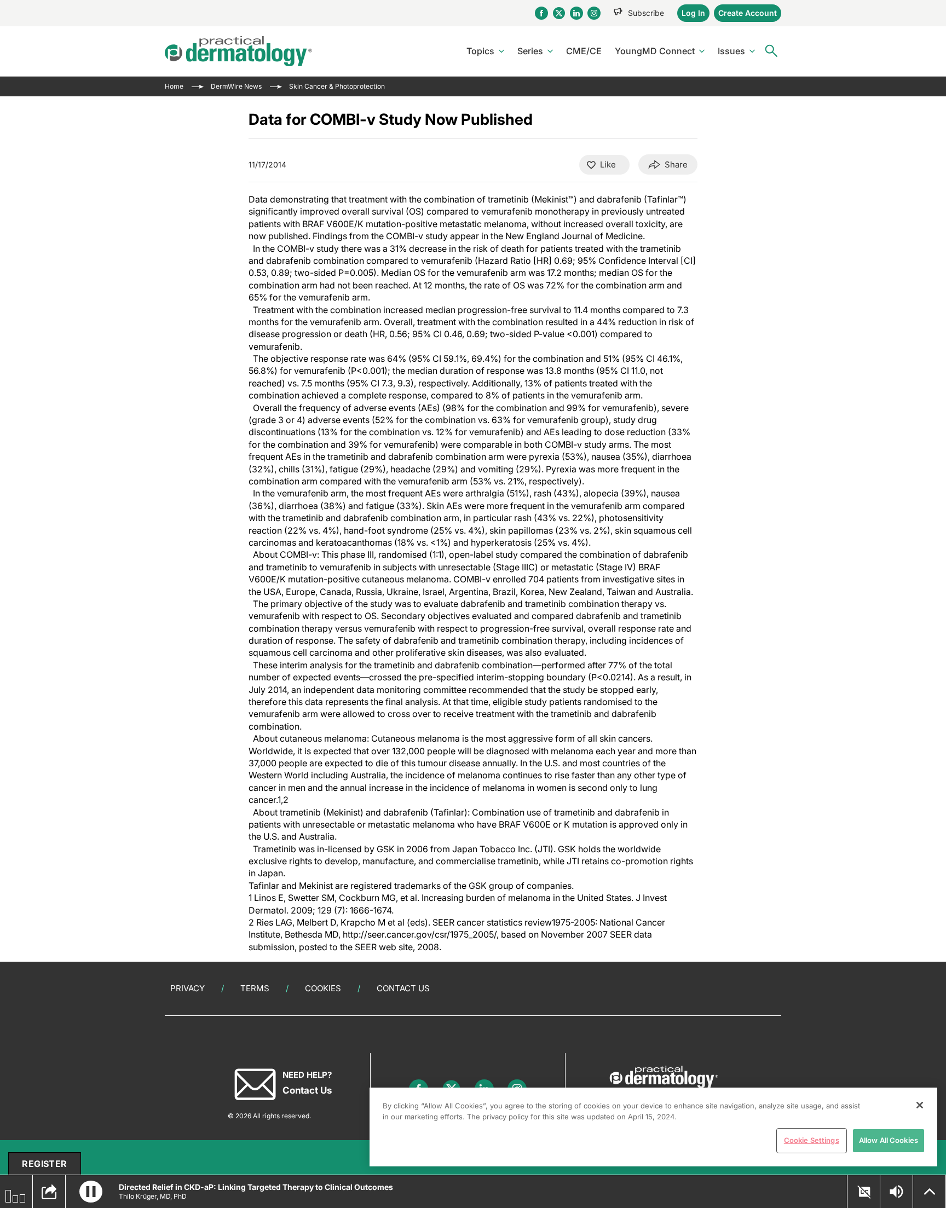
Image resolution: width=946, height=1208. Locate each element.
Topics (480, 50)
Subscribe (646, 13)
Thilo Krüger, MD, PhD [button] (153, 1196)
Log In (693, 13)
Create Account (747, 13)
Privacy (187, 988)
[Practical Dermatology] (238, 51)
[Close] (920, 1105)
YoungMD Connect (655, 50)
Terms (254, 988)
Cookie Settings (811, 1140)
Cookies (323, 988)
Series (530, 50)
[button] (91, 1191)
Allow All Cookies (888, 1140)
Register (44, 1163)
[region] (653, 1127)
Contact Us (403, 988)
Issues (731, 50)
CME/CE (584, 50)
